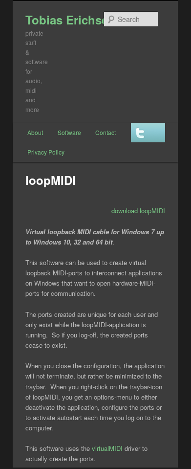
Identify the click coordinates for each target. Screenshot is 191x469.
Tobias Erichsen (70, 19)
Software (69, 132)
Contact (105, 132)
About (35, 132)
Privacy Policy (45, 152)
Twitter (148, 132)
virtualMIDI (107, 448)
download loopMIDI (138, 210)
